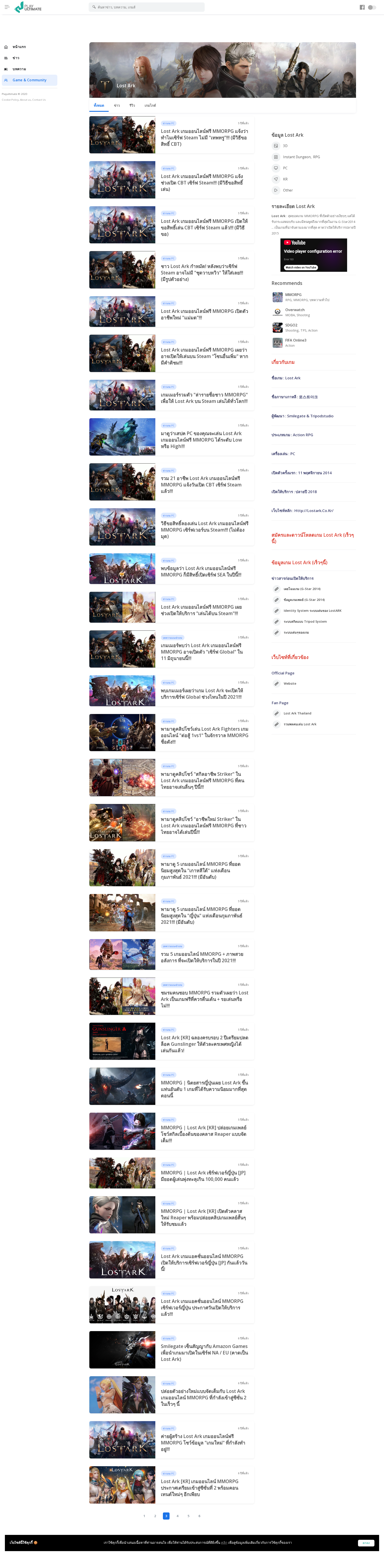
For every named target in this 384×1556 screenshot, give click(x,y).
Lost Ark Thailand (297, 713)
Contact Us (39, 99)
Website (290, 683)
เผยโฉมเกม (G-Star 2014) (302, 589)
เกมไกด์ (150, 105)
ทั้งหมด (99, 105)
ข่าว (117, 105)
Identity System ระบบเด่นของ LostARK (313, 610)
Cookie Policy (10, 99)
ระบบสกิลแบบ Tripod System (305, 621)
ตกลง (366, 1543)
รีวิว (132, 105)
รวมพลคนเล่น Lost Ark (300, 724)
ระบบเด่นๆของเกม (296, 632)
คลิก (224, 1542)
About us (25, 99)
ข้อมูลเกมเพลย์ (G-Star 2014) (304, 600)
